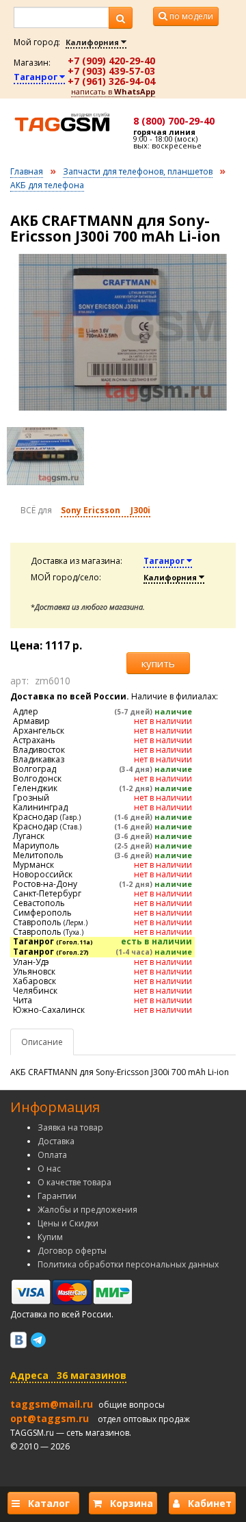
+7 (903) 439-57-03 (111, 70)
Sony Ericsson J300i (105, 510)
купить (158, 663)
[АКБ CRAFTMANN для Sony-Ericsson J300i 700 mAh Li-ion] (123, 332)
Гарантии (57, 1196)
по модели (190, 16)
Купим (50, 1237)
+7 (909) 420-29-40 (111, 60)
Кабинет (206, 1503)
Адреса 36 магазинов (68, 1375)
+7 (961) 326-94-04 (111, 81)
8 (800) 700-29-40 (174, 120)
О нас (49, 1168)
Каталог (47, 1503)
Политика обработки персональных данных (128, 1264)
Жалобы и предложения (87, 1209)
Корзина (127, 1503)
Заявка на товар (70, 1127)
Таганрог (36, 76)
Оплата (52, 1155)
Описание (42, 1042)
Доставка (56, 1141)
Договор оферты (72, 1250)
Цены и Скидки (68, 1223)
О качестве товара (74, 1182)
